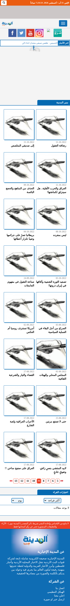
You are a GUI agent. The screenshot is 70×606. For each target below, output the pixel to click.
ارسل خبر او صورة (54, 599)
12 (22, 481)
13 (16, 481)
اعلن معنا (59, 595)
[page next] (11, 481)
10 (33, 481)
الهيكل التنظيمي (55, 591)
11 (28, 481)
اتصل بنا (60, 588)
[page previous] (62, 481)
